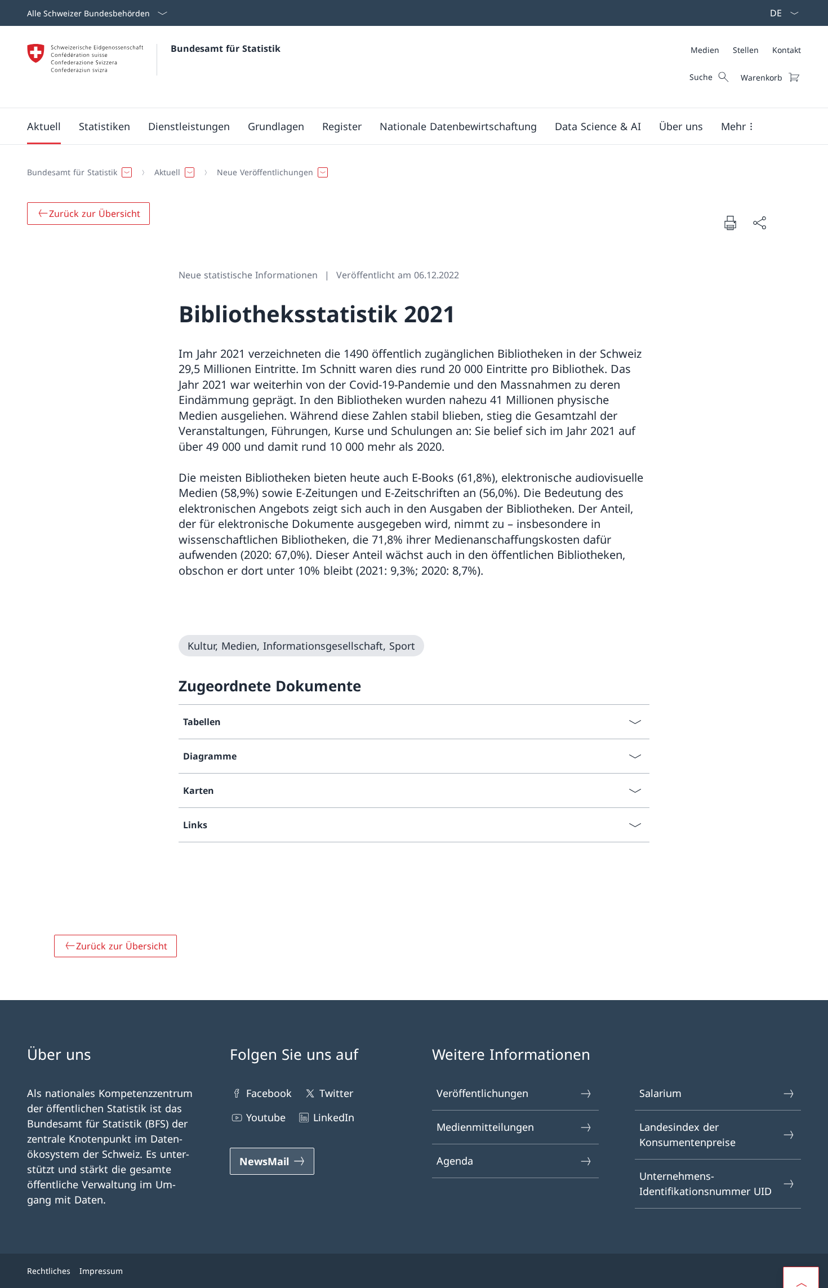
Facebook (269, 1093)
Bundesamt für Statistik (226, 48)
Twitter (336, 1093)
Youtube (266, 1117)
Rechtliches (48, 1270)
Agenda (455, 1160)
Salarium (660, 1093)
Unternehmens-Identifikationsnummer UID (705, 1183)
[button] (44, 126)
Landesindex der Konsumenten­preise (687, 1134)
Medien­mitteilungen (485, 1127)
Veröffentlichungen (482, 1093)
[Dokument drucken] (730, 222)
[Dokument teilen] (759, 223)
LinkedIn (333, 1117)
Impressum (101, 1270)
